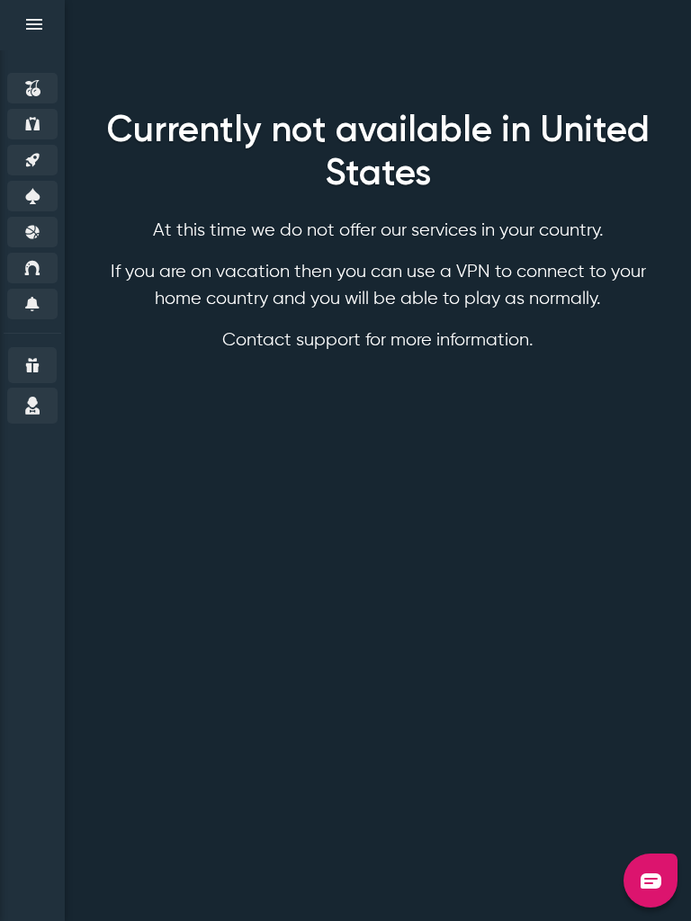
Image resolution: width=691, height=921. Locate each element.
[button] (651, 881)
